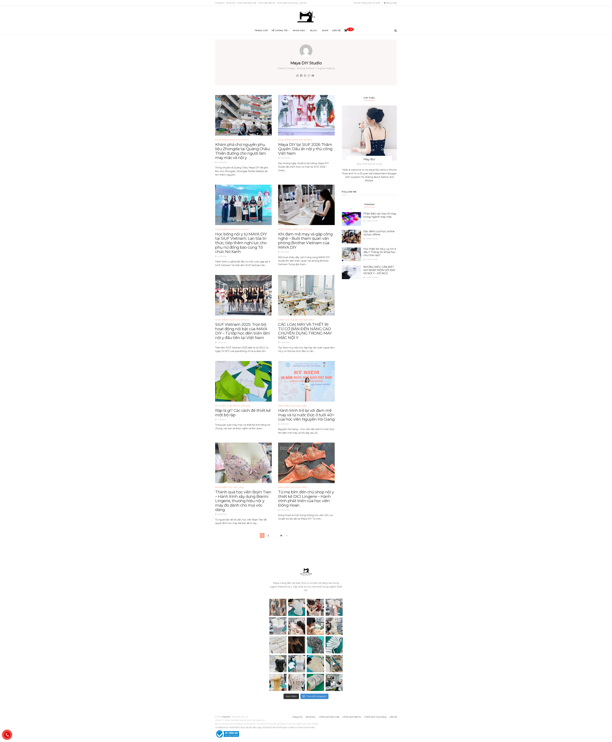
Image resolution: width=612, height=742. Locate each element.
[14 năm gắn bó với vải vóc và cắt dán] (278, 682)
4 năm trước (371, 221)
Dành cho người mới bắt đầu (296, 320)
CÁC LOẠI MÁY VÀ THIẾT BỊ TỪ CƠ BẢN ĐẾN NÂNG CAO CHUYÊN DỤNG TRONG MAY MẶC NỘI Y (305, 331)
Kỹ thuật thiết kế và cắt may (232, 406)
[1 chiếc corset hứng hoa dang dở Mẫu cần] (278, 626)
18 (281, 535)
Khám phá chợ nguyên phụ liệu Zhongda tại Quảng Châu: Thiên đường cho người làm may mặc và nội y (242, 151)
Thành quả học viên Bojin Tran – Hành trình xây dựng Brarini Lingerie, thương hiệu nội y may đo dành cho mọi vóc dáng (243, 501)
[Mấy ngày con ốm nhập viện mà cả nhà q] (296, 645)
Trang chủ (220, 3)
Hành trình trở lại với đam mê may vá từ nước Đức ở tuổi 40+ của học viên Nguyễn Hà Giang (306, 415)
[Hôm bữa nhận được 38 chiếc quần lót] (278, 645)
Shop (325, 30)
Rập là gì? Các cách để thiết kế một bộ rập (243, 412)
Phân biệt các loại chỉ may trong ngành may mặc (379, 215)
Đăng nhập (391, 3)
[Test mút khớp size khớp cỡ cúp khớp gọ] (315, 682)
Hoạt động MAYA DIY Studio (232, 140)
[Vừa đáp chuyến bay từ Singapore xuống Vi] (315, 626)
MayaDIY (226, 717)
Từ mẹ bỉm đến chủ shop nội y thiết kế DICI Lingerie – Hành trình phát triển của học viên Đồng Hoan (306, 499)
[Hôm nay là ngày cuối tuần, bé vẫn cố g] (296, 626)
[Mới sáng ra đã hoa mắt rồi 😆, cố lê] (334, 645)
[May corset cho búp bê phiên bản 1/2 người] (334, 626)
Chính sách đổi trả (266, 3)
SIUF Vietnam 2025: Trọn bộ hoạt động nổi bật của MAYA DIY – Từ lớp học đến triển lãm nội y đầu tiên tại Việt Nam (242, 331)
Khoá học (231, 3)
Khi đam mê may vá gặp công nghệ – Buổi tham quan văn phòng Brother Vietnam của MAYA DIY (305, 241)
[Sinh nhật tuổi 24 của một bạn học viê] (315, 607)
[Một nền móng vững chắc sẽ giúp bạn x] (296, 663)
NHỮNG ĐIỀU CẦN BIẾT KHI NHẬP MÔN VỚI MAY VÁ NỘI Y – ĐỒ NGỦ (379, 270)
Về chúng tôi (280, 30)
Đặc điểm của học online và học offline (379, 233)
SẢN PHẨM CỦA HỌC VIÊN (292, 406)
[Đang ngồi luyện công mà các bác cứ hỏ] (296, 607)
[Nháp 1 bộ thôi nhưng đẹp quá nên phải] (278, 607)
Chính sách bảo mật (246, 3)
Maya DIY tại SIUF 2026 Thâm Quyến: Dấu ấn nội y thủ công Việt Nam (305, 149)
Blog (313, 30)
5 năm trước (371, 239)
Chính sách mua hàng (287, 3)
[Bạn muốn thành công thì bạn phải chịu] (334, 663)
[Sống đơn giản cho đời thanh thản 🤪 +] (296, 682)
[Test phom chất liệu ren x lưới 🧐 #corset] (278, 663)
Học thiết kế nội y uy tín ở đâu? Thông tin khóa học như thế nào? (379, 252)
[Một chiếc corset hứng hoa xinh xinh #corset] (334, 607)
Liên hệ (303, 3)
